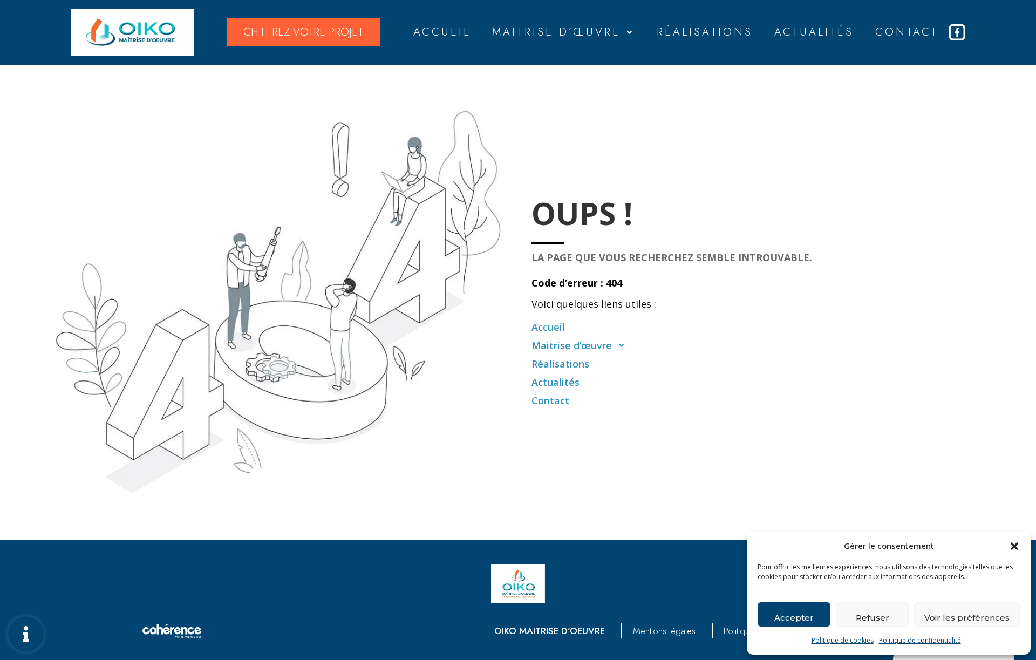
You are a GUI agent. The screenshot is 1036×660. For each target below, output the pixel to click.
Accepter (794, 618)
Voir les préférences (967, 618)
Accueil (442, 32)
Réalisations (705, 32)
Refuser (872, 618)
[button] (1014, 545)
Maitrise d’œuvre (556, 32)
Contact (906, 32)
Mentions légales (664, 630)
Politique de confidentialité (920, 640)
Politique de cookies (843, 640)
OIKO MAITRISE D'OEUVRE (549, 630)
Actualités (814, 32)
